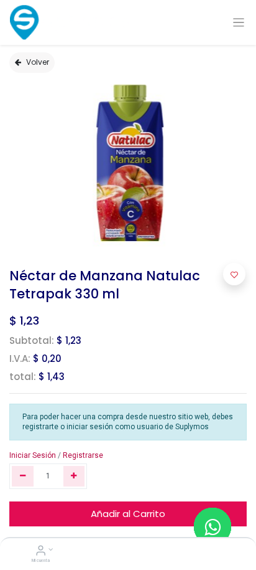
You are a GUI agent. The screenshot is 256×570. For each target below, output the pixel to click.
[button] (234, 274)
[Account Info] (41, 552)
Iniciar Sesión (32, 455)
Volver (37, 62)
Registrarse (83, 455)
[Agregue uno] (74, 476)
